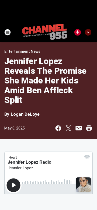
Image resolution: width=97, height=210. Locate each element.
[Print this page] (89, 128)
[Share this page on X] (68, 128)
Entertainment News (22, 51)
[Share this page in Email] (78, 128)
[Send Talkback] (77, 32)
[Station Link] (44, 32)
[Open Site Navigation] (7, 32)
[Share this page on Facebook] (58, 128)
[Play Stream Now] (88, 32)
